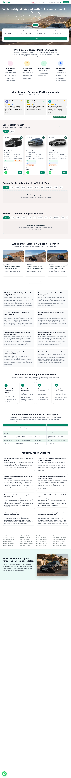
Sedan (55, 187)
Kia (50, 217)
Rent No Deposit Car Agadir (26, 541)
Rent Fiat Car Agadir (41, 537)
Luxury (36, 187)
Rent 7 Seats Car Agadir (8, 535)
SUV (61, 187)
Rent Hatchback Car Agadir (59, 537)
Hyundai (40, 217)
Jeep (46, 217)
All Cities (6, 131)
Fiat (34, 217)
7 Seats (17, 187)
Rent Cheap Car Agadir (58, 535)
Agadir (12, 131)
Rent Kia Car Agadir (24, 539)
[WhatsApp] (5, 172)
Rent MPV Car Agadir (7, 541)
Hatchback (30, 187)
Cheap (23, 187)
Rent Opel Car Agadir (41, 541)
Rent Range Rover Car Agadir (26, 543)
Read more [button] (7, 112)
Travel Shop (41, 2)
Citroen (23, 217)
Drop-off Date (55, 31)
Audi (13, 217)
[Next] (66, 155)
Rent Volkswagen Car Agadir (59, 545)
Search (36, 38)
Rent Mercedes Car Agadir (59, 539)
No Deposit (48, 187)
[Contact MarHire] (4, 773)
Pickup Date (39, 31)
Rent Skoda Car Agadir (25, 545)
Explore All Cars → (62, 126)
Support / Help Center (54, 2)
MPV (42, 187)
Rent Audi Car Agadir (24, 535)
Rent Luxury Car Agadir (41, 539)
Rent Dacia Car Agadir (25, 537)
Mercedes (56, 217)
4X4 (12, 187)
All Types (6, 187)
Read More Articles (34, 282)
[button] (67, 107)
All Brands (6, 217)
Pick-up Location (8, 31)
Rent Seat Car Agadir (58, 543)
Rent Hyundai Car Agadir (8, 539)
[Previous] (4, 155)
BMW (18, 217)
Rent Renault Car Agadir (42, 543)
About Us (66, 2)
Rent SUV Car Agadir (41, 545)
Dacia (29, 217)
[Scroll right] (67, 218)
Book (20, 172)
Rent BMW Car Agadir (41, 535)
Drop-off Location (24, 31)
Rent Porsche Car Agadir (8, 543)
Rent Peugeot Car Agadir (59, 541)
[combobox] (11, 33)
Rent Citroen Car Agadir (8, 537)
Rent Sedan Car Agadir (8, 545)
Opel (63, 217)
